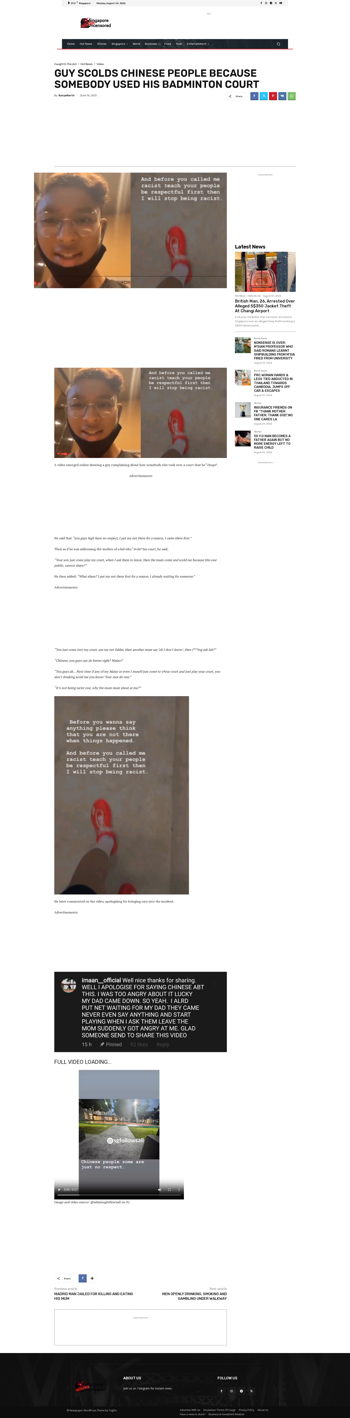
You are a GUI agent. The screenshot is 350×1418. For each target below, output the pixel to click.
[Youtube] (280, 3)
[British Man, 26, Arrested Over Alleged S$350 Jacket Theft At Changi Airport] (265, 272)
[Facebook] (261, 3)
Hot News (87, 64)
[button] (278, 44)
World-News (260, 338)
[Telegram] (271, 3)
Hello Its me (254, 296)
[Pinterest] (273, 96)
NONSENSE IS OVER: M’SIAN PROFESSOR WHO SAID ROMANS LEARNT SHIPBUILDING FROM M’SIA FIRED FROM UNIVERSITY (274, 350)
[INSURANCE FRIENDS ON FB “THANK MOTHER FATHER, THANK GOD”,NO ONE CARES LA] (243, 410)
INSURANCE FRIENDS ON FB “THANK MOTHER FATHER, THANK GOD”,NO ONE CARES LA (273, 413)
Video (100, 64)
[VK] (282, 96)
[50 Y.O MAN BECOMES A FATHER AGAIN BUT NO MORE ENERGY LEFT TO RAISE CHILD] (243, 438)
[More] (92, 1278)
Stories (257, 403)
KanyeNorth (67, 95)
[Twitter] (275, 3)
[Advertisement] (208, 25)
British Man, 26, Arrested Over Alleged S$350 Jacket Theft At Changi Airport (265, 306)
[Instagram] (266, 3)
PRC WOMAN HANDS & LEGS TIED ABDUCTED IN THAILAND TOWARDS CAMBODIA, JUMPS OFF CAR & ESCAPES (273, 383)
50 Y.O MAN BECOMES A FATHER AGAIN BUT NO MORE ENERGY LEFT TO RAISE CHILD (272, 442)
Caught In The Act (65, 64)
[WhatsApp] (292, 96)
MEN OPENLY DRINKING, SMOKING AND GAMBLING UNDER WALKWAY (194, 1296)
